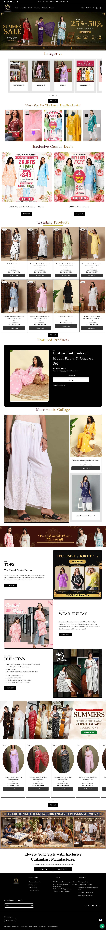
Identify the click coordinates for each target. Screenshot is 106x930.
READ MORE (62, 869)
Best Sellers (18, 85)
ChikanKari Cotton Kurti (66, 317)
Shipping (63, 371)
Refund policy (15, 926)
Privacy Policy (33, 885)
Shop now (26, 214)
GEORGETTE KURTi (84, 515)
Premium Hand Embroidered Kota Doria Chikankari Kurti (40, 265)
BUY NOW (10, 688)
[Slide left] (49, 96)
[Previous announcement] (34, 1)
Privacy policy (24, 926)
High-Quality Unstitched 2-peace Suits (88, 888)
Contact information (53, 926)
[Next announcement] (72, 1)
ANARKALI (40, 85)
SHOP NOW (11, 585)
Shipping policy (43, 926)
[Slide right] (56, 96)
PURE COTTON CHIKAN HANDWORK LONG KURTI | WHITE (92, 318)
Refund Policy (33, 887)
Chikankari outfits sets (14, 264)
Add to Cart (14, 275)
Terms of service (33, 926)
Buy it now (71, 380)
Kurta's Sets (84, 85)
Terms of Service (34, 890)
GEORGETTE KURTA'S (85, 885)
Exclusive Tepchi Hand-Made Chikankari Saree (13, 778)
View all (53, 101)
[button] (93, 8)
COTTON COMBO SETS (85, 892)
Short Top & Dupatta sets (85, 895)
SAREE (62, 85)
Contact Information (35, 882)
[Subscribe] (32, 905)
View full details (58, 385)
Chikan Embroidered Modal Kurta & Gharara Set (85, 461)
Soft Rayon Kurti (83, 882)
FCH (9, 926)
